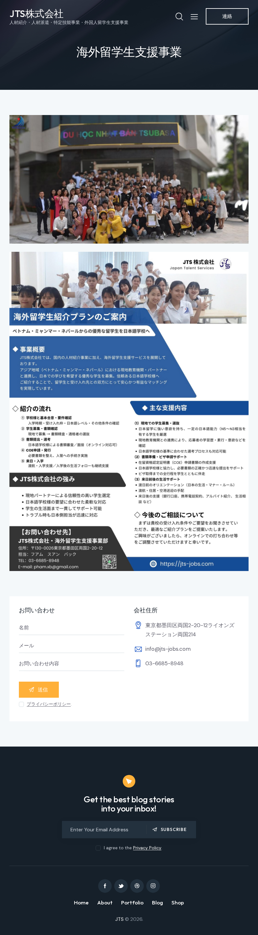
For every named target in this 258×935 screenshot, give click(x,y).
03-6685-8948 (164, 663)
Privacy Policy (147, 848)
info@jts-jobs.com (168, 648)
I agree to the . (133, 848)
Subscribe (174, 829)
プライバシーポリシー (49, 704)
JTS (119, 919)
